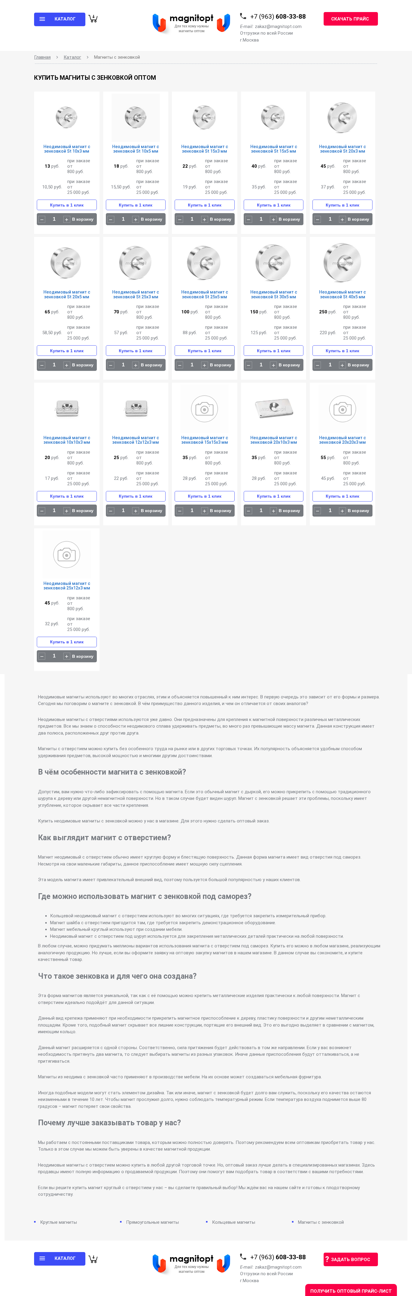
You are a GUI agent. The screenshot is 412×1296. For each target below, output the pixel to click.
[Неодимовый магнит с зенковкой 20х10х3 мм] (274, 410)
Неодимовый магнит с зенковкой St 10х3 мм (66, 149)
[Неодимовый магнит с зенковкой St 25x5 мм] (205, 264)
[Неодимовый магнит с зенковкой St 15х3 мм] (205, 119)
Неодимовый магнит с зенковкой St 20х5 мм (66, 294)
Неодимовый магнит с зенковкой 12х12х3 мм (135, 440)
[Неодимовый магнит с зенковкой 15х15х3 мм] (205, 410)
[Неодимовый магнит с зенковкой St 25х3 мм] (136, 264)
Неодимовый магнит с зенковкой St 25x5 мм (204, 294)
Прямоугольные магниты (152, 1222)
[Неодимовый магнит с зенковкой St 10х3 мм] (67, 119)
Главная (42, 57)
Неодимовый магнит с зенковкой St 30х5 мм (273, 294)
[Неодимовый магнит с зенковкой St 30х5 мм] (274, 264)
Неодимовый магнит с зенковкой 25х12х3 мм (66, 585)
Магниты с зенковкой (321, 1222)
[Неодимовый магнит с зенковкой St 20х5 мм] (67, 264)
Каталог (72, 57)
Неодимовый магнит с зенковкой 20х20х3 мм (342, 440)
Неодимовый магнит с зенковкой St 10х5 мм (135, 149)
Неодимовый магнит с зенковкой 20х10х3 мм (273, 440)
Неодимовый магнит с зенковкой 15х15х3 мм (204, 440)
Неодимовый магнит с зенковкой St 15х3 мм (204, 149)
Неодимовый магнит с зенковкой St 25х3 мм (135, 294)
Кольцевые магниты (233, 1222)
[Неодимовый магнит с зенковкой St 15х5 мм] (274, 119)
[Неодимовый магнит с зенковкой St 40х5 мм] (342, 264)
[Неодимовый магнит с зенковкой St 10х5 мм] (136, 119)
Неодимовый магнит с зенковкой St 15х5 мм (273, 149)
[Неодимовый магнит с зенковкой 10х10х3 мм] (67, 410)
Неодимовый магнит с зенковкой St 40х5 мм (342, 294)
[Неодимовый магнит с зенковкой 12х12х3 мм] (136, 410)
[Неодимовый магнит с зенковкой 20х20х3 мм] (342, 410)
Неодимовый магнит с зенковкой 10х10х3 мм (66, 440)
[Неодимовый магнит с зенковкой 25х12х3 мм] (67, 555)
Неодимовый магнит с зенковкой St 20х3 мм (342, 149)
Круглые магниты (58, 1222)
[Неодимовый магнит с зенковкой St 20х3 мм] (342, 119)
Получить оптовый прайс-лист (351, 1291)
